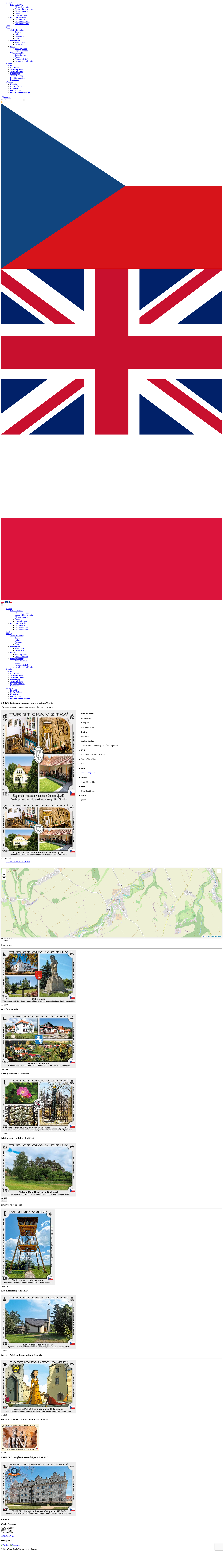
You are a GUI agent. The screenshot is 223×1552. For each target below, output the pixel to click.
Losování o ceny (21, 15)
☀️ (2, 102)
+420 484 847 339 (8, 1536)
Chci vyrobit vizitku (22, 22)
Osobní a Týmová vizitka (24, 9)
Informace (9, 82)
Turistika (18, 32)
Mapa (8, 26)
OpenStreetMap (216, 936)
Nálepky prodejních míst (24, 61)
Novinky (9, 63)
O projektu (9, 65)
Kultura (17, 34)
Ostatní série (19, 45)
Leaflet (206, 936)
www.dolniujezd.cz (88, 773)
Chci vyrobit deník (22, 24)
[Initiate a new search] (219, 871)
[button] (4, 871)
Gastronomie (19, 36)
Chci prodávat (20, 20)
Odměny (18, 13)
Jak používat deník (22, 7)
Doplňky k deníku (21, 51)
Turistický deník (21, 49)
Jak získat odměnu (21, 11)
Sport (17, 38)
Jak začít (9, 3)
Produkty (9, 28)
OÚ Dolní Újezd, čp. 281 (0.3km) (18, 862)
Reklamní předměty (22, 59)
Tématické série (20, 42)
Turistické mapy (21, 55)
